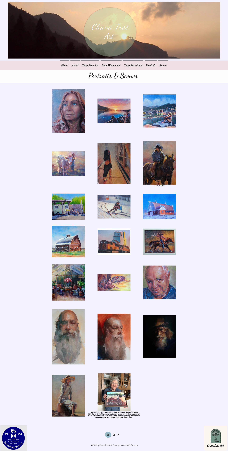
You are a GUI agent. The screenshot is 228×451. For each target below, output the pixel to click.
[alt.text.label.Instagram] (114, 434)
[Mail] (108, 435)
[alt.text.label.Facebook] (118, 434)
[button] (151, 64)
